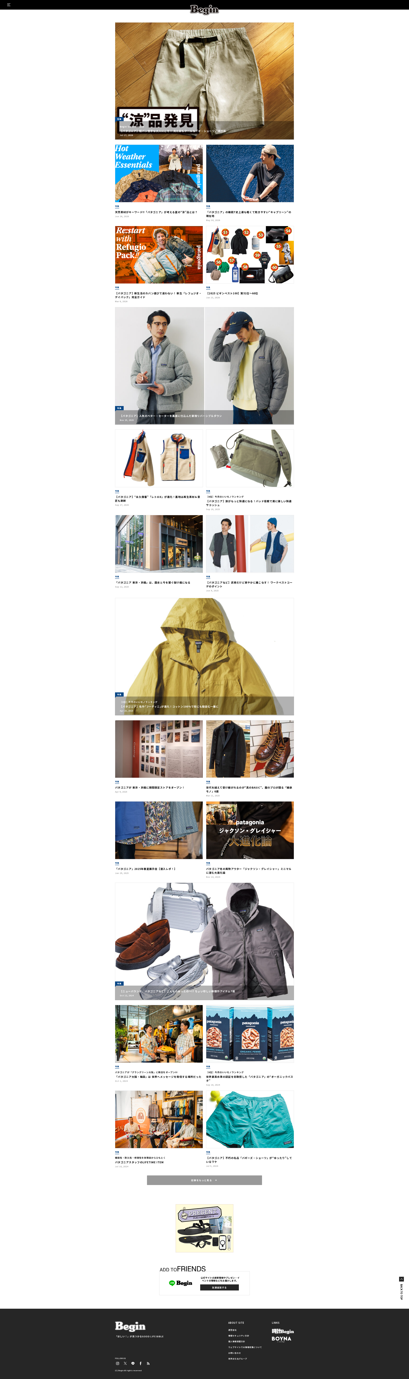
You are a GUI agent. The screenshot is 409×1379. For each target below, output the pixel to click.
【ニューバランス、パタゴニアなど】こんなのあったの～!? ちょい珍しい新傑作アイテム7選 (177, 991)
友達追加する (219, 1287)
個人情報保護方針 (236, 1341)
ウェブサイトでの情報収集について (245, 1347)
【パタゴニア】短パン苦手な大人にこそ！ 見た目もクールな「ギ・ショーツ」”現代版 (173, 131)
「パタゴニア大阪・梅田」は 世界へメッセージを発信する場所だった (158, 1077)
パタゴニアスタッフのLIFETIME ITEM (139, 1162)
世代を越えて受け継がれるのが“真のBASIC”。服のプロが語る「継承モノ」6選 (249, 789)
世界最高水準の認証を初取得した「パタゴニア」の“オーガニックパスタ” (249, 1078)
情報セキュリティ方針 (238, 1335)
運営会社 (232, 1330)
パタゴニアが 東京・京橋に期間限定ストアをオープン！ (150, 787)
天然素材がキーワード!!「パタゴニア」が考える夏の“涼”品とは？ (156, 212)
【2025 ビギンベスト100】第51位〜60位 (232, 293)
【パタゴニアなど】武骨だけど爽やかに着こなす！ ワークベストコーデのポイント (249, 584)
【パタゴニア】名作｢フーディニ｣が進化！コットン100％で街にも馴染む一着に (169, 706)
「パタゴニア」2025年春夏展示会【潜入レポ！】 (146, 869)
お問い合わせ (234, 1353)
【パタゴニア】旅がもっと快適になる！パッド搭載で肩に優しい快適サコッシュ (249, 503)
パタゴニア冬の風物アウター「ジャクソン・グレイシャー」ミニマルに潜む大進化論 (249, 871)
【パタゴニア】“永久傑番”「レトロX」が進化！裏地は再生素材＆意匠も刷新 (157, 499)
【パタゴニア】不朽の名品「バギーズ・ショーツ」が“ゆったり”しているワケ (249, 1160)
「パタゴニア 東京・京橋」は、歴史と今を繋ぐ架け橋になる (152, 582)
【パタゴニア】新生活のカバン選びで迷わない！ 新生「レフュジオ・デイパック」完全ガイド (158, 295)
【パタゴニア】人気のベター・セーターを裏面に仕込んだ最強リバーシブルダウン (171, 416)
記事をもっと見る (201, 1180)
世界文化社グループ (237, 1358)
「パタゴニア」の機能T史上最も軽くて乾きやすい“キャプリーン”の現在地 (248, 214)
